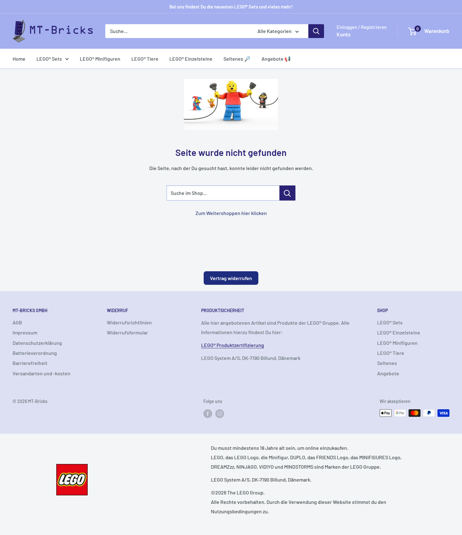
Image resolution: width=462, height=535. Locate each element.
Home (19, 59)
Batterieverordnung (35, 353)
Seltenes (387, 363)
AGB (17, 322)
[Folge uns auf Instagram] (219, 413)
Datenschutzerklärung (37, 343)
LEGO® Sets (49, 59)
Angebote (388, 373)
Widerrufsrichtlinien (129, 322)
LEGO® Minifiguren (100, 59)
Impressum (25, 332)
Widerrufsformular (127, 332)
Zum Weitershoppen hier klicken (231, 213)
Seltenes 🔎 (236, 59)
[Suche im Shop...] (287, 193)
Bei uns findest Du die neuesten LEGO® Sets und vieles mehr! (231, 6)
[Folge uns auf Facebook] (207, 413)
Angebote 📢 (276, 59)
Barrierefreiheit (30, 363)
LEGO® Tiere (144, 59)
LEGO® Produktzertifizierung (232, 345)
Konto (343, 34)
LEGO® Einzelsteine (190, 59)
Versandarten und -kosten (41, 373)
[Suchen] (316, 31)
